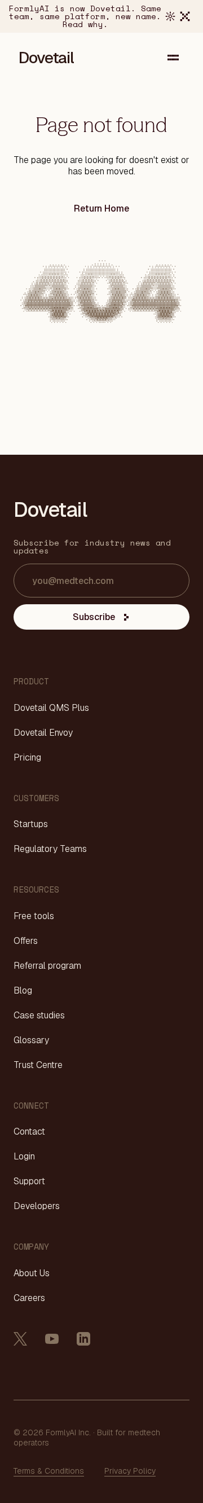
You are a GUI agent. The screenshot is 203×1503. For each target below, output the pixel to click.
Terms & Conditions (49, 1471)
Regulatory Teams (50, 849)
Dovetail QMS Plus (51, 708)
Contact (29, 1131)
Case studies (39, 1015)
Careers (29, 1298)
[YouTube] (52, 1339)
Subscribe (94, 617)
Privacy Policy (130, 1471)
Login (24, 1156)
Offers (26, 941)
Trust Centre (38, 1065)
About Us (32, 1273)
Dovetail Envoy (43, 733)
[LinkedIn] (83, 1339)
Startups (31, 824)
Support (29, 1181)
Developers (37, 1206)
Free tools (34, 916)
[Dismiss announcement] (185, 16)
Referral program (47, 966)
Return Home (101, 208)
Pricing (27, 757)
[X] (20, 1339)
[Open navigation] (173, 57)
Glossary (31, 1040)
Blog (23, 990)
